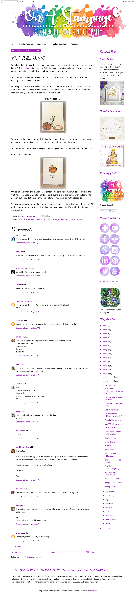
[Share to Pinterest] (49, 216)
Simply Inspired (111, 486)
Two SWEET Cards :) (113, 479)
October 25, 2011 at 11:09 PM (28, 243)
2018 (105, 346)
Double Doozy (110, 428)
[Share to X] (45, 216)
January (108, 523)
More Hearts (110, 442)
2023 (105, 330)
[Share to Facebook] (47, 216)
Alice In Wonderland (113, 420)
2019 (105, 342)
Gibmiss (19, 384)
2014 (105, 362)
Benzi (18, 364)
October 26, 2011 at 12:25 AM (28, 259)
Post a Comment (20, 546)
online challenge (53, 219)
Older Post (90, 552)
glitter (28, 219)
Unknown (19, 320)
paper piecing (65, 219)
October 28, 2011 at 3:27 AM (27, 422)
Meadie (19, 284)
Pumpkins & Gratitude (113, 483)
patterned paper (77, 219)
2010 (105, 528)
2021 (105, 334)
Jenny (18, 411)
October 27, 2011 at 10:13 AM (28, 375)
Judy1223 (19, 489)
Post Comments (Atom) (32, 557)
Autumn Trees (110, 446)
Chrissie (19, 337)
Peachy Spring (106, 59)
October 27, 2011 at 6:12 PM (27, 402)
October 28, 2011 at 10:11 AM (28, 480)
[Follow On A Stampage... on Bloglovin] (108, 212)
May (107, 507)
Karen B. (19, 235)
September (110, 491)
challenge (27, 68)
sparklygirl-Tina (22, 447)
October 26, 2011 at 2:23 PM (27, 356)
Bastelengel (20, 431)
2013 (105, 366)
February (109, 519)
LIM (32, 219)
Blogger (93, 591)
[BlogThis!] (43, 216)
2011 (105, 374)
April (107, 511)
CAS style (21, 219)
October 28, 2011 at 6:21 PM (27, 496)
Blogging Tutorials (26, 44)
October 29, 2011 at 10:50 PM (28, 524)
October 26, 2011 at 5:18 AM (28, 311)
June (107, 503)
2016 (105, 354)
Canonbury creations (24, 301)
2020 (105, 338)
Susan (18, 505)
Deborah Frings (22, 268)
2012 (105, 370)
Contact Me (41, 44)
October (109, 385)
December (109, 377)
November (109, 381)
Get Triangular (111, 438)
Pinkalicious (109, 450)
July (107, 499)
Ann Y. (18, 252)
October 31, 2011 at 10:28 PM (28, 540)
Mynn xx (19, 533)
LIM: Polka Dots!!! (112, 410)
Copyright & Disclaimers (58, 44)
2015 (105, 358)
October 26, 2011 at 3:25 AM (28, 292)
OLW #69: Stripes (112, 424)
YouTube (74, 44)
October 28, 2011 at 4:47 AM (28, 438)
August (108, 495)
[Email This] (42, 216)
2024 (105, 326)
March (108, 515)
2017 (105, 350)
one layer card (40, 219)
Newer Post (16, 552)
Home (13, 44)
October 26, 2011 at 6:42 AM (28, 328)
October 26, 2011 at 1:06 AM (28, 276)
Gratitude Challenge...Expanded (114, 391)
